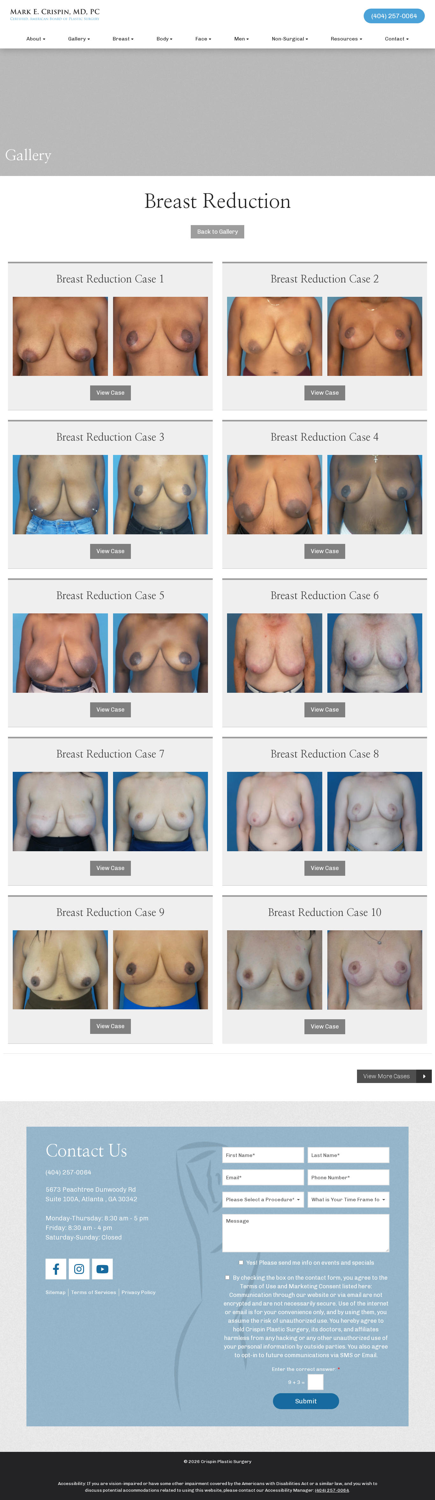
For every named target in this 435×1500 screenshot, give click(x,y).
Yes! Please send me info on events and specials (310, 1262)
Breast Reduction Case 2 (325, 279)
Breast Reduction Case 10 (325, 913)
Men (239, 39)
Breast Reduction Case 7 (110, 754)
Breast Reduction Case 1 (110, 279)
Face (201, 39)
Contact (394, 39)
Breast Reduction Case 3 (110, 437)
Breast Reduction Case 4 (325, 437)
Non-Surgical (288, 39)
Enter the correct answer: (306, 1369)
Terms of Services (93, 1292)
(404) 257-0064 (394, 16)
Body (162, 39)
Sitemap (56, 1292)
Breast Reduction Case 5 (110, 596)
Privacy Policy (138, 1292)
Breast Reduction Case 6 (325, 596)
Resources (344, 39)
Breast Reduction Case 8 (325, 754)
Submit (306, 1401)
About (33, 39)
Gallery (77, 39)
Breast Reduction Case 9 (110, 913)
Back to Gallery (217, 231)
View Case (110, 392)
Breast (121, 39)
